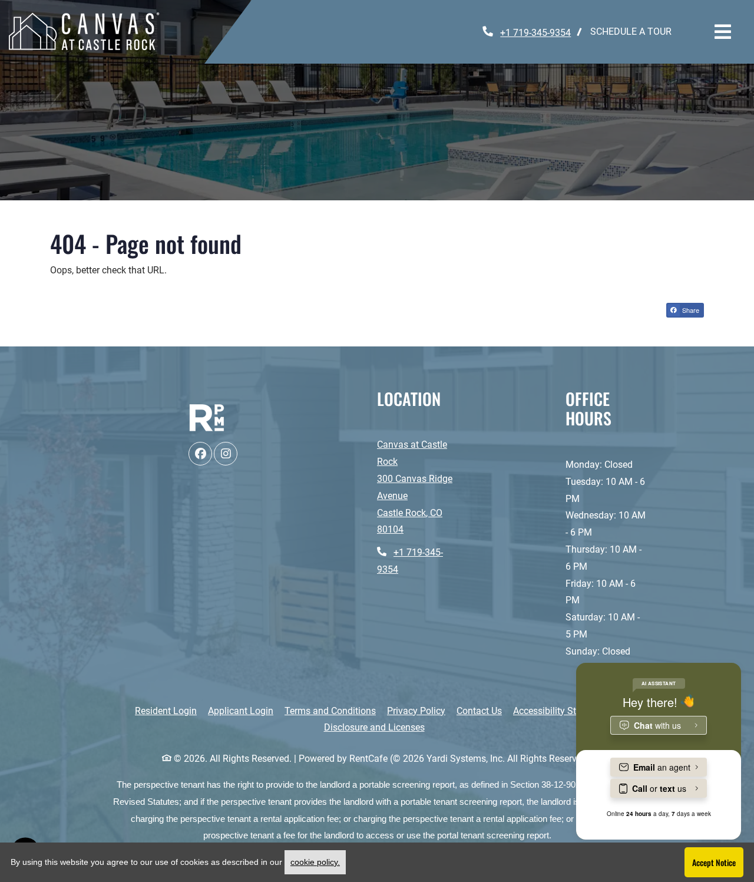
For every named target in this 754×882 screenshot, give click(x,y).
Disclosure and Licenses (374, 727)
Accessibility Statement (561, 710)
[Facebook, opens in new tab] (200, 453)
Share (689, 310)
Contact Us (479, 710)
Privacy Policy (416, 710)
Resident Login (166, 710)
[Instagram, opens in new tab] (225, 453)
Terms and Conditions (330, 710)
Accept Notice (714, 862)
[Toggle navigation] (722, 32)
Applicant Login (240, 710)
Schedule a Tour (631, 31)
